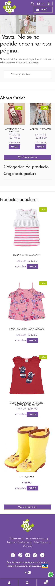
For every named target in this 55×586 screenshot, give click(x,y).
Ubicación (27, 546)
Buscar (27, 582)
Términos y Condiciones (18, 542)
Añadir (14, 147)
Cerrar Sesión (48, 3)
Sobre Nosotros (41, 542)
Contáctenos (15, 539)
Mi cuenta (9, 582)
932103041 (32, 3)
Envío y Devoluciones (35, 539)
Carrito (42, 581)
